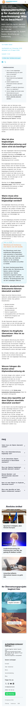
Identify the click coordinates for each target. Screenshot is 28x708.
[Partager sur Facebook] (2, 62)
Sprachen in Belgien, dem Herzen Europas (12, 527)
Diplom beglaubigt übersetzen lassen (11, 234)
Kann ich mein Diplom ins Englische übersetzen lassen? (13, 483)
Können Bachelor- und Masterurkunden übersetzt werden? (10, 475)
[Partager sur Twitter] (5, 62)
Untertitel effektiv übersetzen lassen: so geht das (13, 575)
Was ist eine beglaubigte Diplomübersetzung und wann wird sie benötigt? (14, 72)
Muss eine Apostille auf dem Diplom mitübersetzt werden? (11, 490)
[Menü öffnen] (25, 2)
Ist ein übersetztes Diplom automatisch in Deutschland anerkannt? (10, 460)
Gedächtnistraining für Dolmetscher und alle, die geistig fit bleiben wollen (12, 550)
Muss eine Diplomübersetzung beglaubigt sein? (11, 452)
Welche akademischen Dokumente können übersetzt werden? (14, 83)
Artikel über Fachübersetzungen (11, 58)
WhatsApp (11, 694)
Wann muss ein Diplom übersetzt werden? (12, 446)
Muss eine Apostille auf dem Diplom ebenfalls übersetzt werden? (14, 96)
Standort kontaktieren (14, 623)
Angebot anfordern (14, 602)
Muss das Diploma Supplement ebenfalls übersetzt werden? (11, 468)
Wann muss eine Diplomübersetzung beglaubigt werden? (15, 78)
